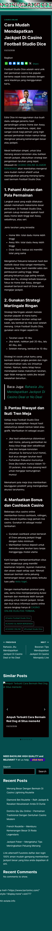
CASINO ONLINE (11, 20)
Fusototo (23, 853)
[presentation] (26, 697)
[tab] (20, 739)
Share (36, 63)
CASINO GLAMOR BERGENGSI (19, 624)
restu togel (21, 581)
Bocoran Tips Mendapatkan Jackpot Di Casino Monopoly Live (39, 650)
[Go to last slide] (7, 709)
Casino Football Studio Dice (17, 618)
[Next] (44, 709)
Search (7, 766)
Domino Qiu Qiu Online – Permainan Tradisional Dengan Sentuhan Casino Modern (26, 815)
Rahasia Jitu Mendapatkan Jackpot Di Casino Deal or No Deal (26, 392)
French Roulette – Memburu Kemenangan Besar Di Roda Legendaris (22, 830)
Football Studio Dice (33, 629)
